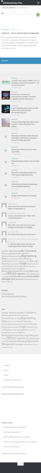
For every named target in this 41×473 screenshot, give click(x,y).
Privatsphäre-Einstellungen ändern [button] (13, 387)
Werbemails (5, 281)
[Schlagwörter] (34, 74)
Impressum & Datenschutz (12, 380)
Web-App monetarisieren (11, 432)
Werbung (10, 281)
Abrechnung (6, 253)
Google (23, 263)
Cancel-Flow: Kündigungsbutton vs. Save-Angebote (20, 442)
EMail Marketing (24, 261)
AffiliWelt (19, 253)
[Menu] (38, 2)
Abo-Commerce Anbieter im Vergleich (14, 296)
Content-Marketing (24, 259)
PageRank (21, 269)
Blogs (4, 258)
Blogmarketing (28, 255)
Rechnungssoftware (10, 271)
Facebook (11, 264)
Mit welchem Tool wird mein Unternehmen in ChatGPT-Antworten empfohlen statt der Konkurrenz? (23, 96)
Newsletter (24, 266)
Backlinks (25, 253)
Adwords (14, 253)
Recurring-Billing (27, 271)
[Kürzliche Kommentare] (25, 74)
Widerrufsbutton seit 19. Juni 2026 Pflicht (16, 437)
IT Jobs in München (8, 294)
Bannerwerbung (7, 256)
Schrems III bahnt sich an (11, 447)
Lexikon (6, 370)
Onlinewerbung (14, 269)
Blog (19, 256)
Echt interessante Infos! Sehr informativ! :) (22, 234)
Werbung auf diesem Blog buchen (13, 394)
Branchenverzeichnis (12, 259)
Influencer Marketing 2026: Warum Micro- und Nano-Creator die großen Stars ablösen (25, 124)
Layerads (36, 264)
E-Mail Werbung (16, 261)
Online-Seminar (32, 266)
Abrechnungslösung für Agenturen (14, 427)
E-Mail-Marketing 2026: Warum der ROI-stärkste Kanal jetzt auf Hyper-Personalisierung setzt (25, 110)
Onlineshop (6, 269)
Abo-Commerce (28, 250)
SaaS (36, 271)
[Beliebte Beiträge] (15, 74)
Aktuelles (5, 30)
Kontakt (6, 375)
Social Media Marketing (16, 276)
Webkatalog (27, 279)
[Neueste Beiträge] (6, 74)
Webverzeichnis (34, 279)
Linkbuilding (6, 266)
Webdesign (19, 279)
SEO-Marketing (31, 274)
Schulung (4, 274)
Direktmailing (6, 261)
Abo (3, 251)
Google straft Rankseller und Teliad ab (23, 196)
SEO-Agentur (19, 273)
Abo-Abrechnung (12, 251)
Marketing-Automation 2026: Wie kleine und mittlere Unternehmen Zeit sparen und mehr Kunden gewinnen (24, 138)
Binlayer (15, 256)
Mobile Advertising (15, 266)
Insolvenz (30, 264)
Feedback (16, 264)
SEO (9, 273)
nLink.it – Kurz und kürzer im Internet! (20, 33)
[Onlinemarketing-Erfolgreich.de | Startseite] (15, 2)
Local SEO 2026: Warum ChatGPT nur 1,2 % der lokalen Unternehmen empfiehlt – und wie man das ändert (25, 83)
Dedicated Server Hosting (10, 454)
